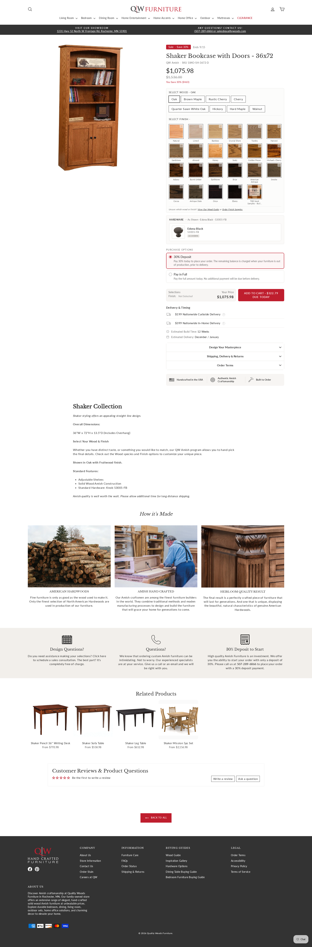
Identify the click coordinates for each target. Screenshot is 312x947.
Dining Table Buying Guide (181, 871)
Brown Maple (193, 99)
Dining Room (107, 17)
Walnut (257, 109)
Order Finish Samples (232, 209)
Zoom (181, 126)
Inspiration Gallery (176, 860)
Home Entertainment (134, 17)
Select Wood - (182, 92)
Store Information (90, 860)
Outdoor (205, 17)
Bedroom (87, 17)
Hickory (218, 109)
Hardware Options (176, 866)
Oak (174, 99)
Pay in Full (180, 274)
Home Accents (162, 17)
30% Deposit (182, 257)
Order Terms (225, 365)
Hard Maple (238, 109)
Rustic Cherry (218, 99)
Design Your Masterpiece (225, 347)
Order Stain (86, 871)
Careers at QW (88, 877)
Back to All (158, 817)
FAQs (125, 860)
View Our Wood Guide (208, 209)
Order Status (129, 866)
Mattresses (224, 17)
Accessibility (238, 860)
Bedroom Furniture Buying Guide (185, 877)
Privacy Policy (239, 866)
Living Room (67, 17)
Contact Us (86, 866)
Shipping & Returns (133, 871)
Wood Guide (173, 855)
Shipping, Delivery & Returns (225, 356)
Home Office (186, 17)
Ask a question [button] (248, 778)
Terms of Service (240, 871)
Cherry (238, 99)
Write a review (223, 778)
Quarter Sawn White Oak (189, 109)
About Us (85, 855)
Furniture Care (130, 855)
